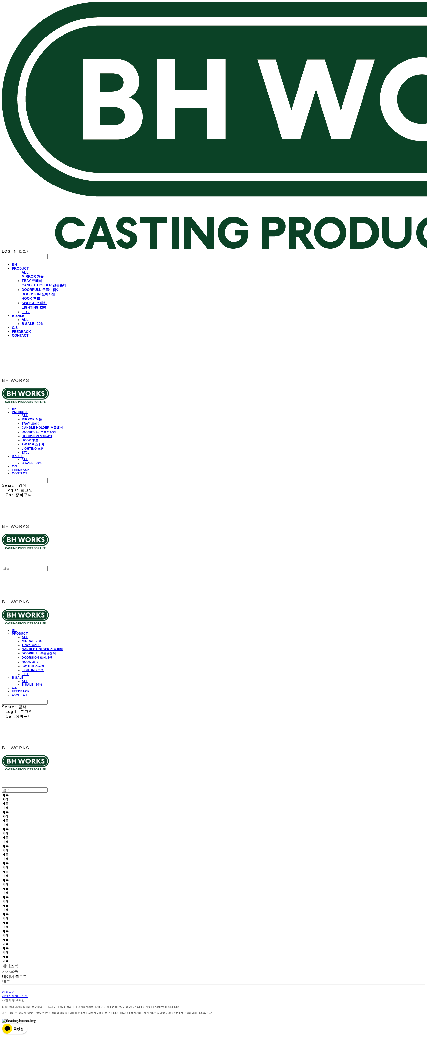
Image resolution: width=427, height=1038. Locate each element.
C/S (15, 328)
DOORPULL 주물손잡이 (41, 290)
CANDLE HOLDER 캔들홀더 (44, 285)
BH (14, 264)
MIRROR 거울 (33, 276)
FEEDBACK (21, 332)
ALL (25, 272)
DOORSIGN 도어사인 (38, 294)
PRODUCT (20, 268)
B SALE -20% (32, 324)
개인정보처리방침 (15, 996)
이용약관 (8, 992)
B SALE (18, 316)
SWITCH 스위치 (34, 303)
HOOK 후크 (31, 298)
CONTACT (20, 335)
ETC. (26, 312)
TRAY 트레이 (32, 281)
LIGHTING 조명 (34, 307)
